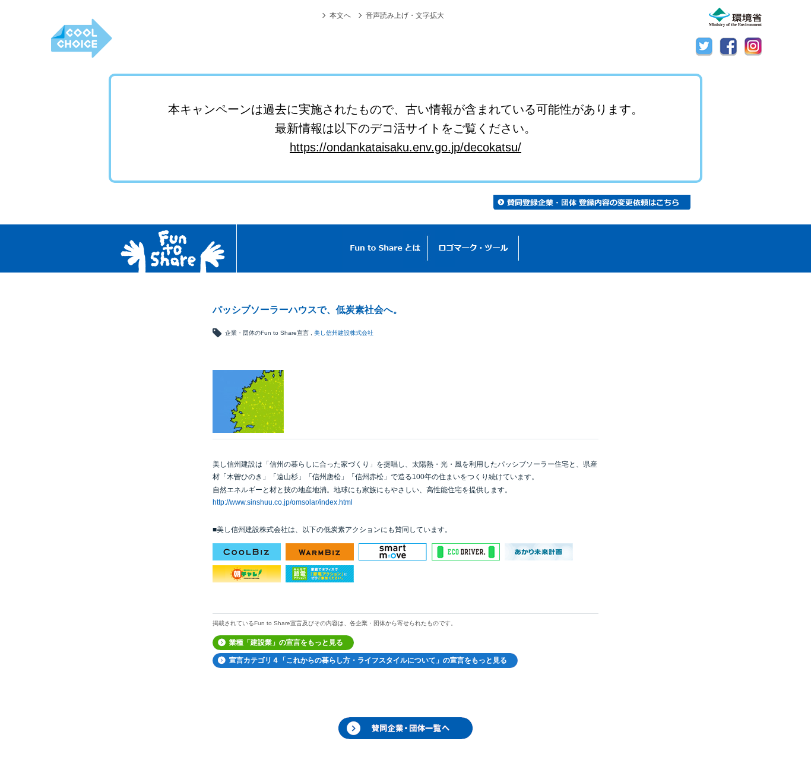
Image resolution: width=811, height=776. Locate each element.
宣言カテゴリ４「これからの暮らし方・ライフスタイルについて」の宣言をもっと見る (368, 660)
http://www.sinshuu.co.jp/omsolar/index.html (283, 502)
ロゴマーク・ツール (473, 248)
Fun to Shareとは (385, 248)
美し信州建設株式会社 (343, 333)
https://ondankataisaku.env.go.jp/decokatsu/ (405, 147)
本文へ (340, 15)
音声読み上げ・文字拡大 (405, 15)
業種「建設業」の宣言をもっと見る (286, 642)
